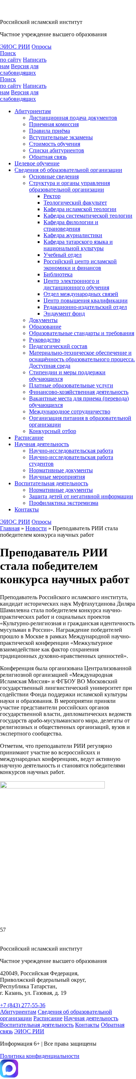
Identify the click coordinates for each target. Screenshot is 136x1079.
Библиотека (58, 274)
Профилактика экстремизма (63, 503)
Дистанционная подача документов (73, 118)
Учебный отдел (63, 255)
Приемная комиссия (54, 124)
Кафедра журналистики (73, 235)
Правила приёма (49, 131)
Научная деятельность (42, 444)
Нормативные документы (61, 470)
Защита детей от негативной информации (81, 496)
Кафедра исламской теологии (80, 209)
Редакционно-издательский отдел (85, 307)
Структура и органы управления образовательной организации (69, 186)
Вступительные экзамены (61, 137)
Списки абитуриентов (56, 150)
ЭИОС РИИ (15, 47)
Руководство (44, 340)
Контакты (27, 509)
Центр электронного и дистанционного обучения (76, 284)
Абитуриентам (33, 111)
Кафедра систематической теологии (88, 216)
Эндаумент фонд (64, 313)
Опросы (41, 47)
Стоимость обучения (54, 144)
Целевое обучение (37, 163)
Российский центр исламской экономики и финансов (80, 264)
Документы (43, 320)
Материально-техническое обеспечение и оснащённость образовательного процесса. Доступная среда (82, 359)
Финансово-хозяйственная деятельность (78, 392)
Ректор (52, 196)
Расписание (29, 438)
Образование (45, 327)
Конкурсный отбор (52, 431)
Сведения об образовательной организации (68, 170)
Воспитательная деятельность (51, 483)
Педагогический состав (58, 346)
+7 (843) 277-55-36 (22, 1005)
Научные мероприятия (57, 477)
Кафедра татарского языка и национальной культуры (78, 245)
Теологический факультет (75, 202)
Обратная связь (48, 157)
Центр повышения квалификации (86, 300)
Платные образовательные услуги (71, 385)
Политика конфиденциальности (39, 1056)
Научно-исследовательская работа (71, 451)
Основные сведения (54, 176)
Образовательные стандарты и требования (81, 333)
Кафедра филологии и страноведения (71, 225)
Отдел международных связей (81, 294)
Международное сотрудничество (69, 411)
